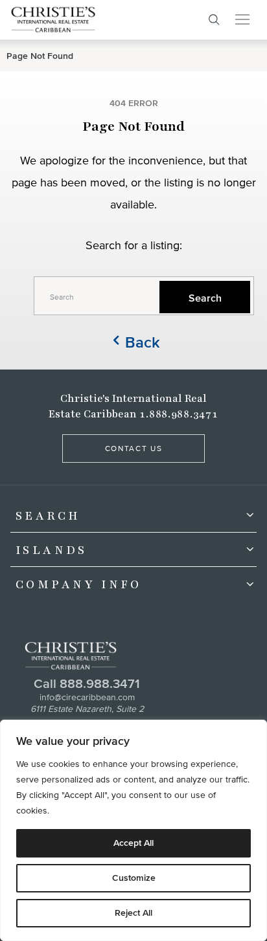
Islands (51, 550)
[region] (133, 830)
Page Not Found (39, 56)
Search (48, 516)
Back (142, 342)
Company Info (79, 584)
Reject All (133, 913)
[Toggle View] (247, 515)
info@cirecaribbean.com (87, 697)
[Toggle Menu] (242, 19)
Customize (134, 878)
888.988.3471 (100, 683)
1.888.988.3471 (178, 414)
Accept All (133, 843)
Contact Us (134, 448)
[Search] (214, 19)
